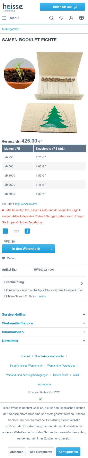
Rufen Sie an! (62, 7)
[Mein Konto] (71, 18)
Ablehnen (17, 452)
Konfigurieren (68, 452)
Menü (14, 17)
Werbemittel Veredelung (61, 365)
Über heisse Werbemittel (49, 356)
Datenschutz (60, 375)
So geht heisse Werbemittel (26, 365)
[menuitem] (10, 18)
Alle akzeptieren (41, 452)
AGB (76, 375)
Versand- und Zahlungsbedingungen (27, 375)
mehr (42, 296)
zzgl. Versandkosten (26, 203)
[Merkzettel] (61, 18)
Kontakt (25, 356)
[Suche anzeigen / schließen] (51, 18)
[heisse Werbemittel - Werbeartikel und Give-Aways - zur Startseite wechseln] (13, 7)
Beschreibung (14, 282)
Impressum (44, 384)
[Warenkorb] (81, 18)
